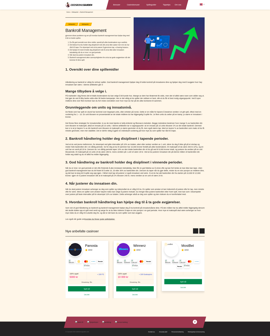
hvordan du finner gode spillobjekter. (100, 219)
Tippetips (166, 5)
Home (68, 12)
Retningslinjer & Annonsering (196, 332)
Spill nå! (87, 289)
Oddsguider (75, 12)
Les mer (87, 294)
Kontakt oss (151, 332)
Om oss (178, 5)
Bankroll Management (86, 12)
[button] (195, 231)
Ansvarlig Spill (163, 332)
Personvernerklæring (177, 332)
